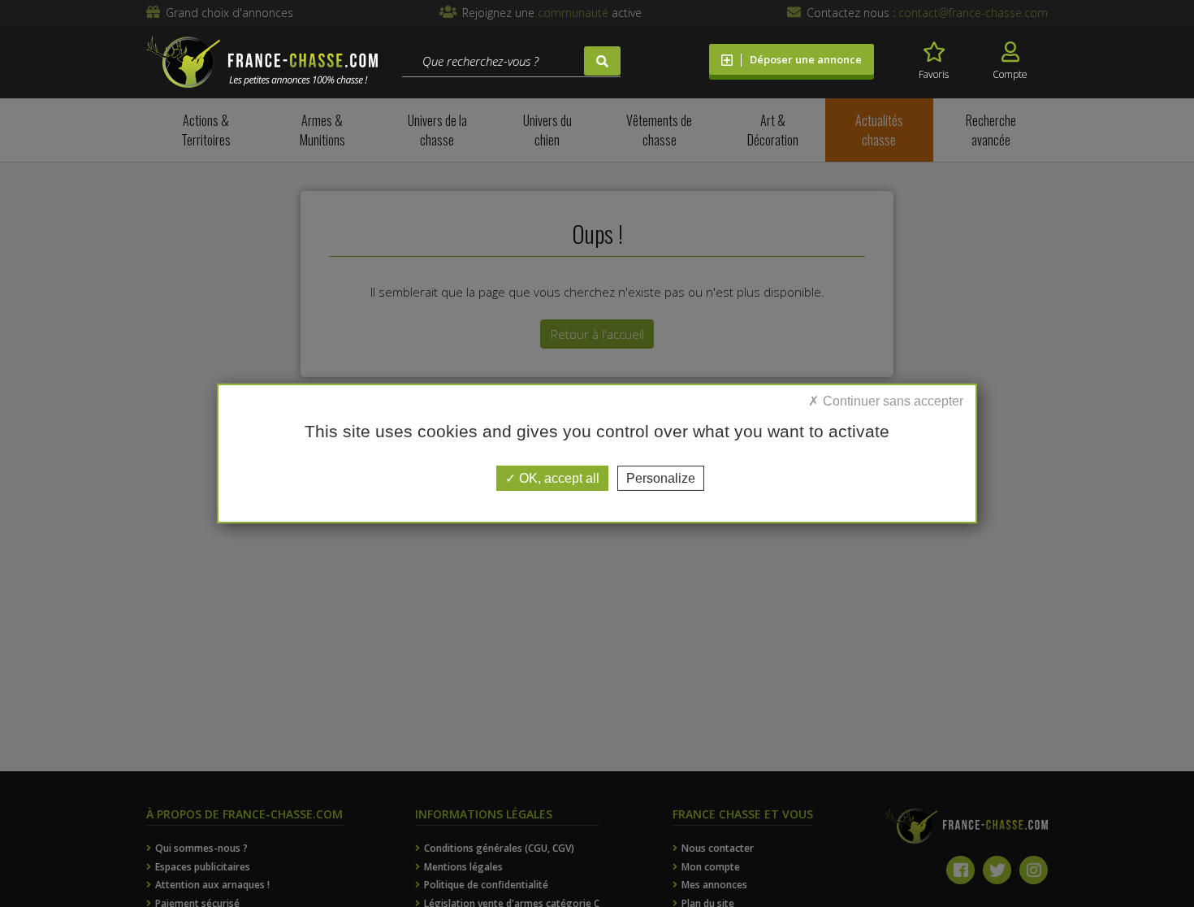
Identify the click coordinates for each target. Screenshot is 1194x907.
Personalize (660, 478)
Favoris (934, 74)
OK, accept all (557, 478)
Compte (1010, 74)
